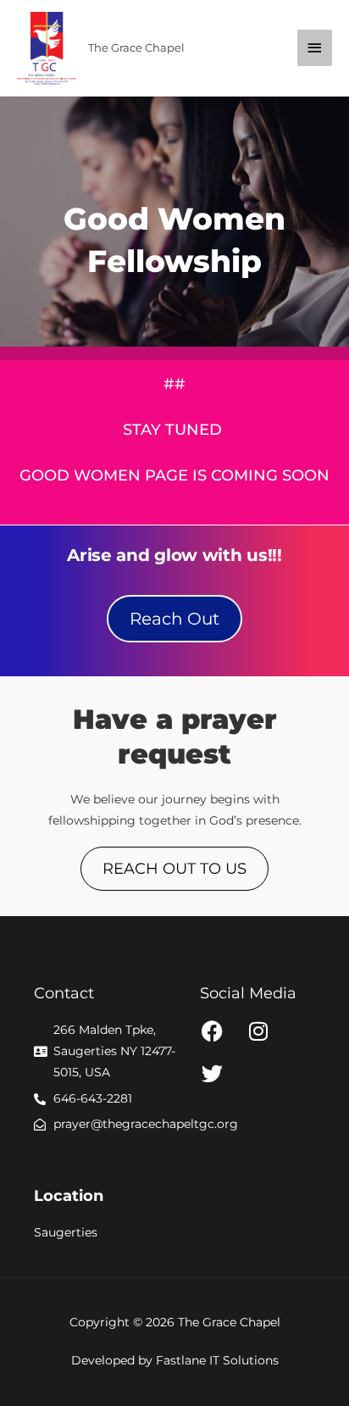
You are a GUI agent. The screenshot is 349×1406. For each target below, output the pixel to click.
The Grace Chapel (136, 48)
